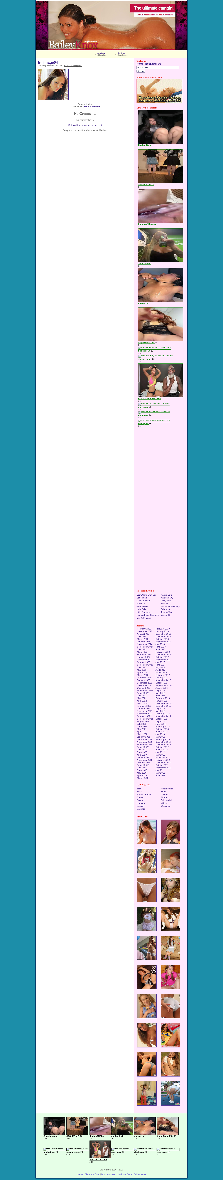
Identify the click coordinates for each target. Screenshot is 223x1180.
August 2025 (143, 634)
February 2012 (162, 760)
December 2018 (163, 634)
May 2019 (142, 773)
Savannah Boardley (170, 606)
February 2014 (162, 726)
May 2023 (142, 670)
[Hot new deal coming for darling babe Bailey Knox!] (111, 49)
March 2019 (143, 778)
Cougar (140, 797)
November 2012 (163, 744)
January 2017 (162, 677)
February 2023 (144, 677)
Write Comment (92, 106)
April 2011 (160, 775)
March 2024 (143, 652)
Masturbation (167, 788)
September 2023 (145, 665)
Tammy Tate (166, 612)
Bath (139, 788)
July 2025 (141, 636)
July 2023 (141, 667)
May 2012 (160, 755)
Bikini (139, 791)
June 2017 (160, 665)
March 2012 (161, 757)
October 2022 (143, 688)
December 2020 (144, 739)
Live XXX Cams (144, 618)
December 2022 (144, 683)
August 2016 (161, 688)
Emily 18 (141, 603)
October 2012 (162, 747)
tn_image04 (48, 62)
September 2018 (163, 641)
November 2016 (163, 680)
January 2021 (143, 737)
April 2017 (160, 670)
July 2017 (160, 662)
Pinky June (166, 600)
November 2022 (144, 685)
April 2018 (160, 649)
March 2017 (161, 672)
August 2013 (161, 731)
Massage (141, 809)
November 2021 (144, 713)
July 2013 (160, 734)
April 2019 (142, 775)
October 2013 (162, 729)
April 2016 (160, 695)
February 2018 (162, 652)
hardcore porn (124, 1174)
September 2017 (163, 659)
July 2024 (141, 649)
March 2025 (143, 639)
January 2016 (162, 701)
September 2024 (145, 647)
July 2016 (160, 690)
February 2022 (144, 706)
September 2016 (163, 685)
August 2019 (143, 765)
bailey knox (140, 1174)
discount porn (92, 1174)
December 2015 (163, 703)
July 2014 (160, 721)
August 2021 (143, 721)
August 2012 (161, 749)
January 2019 (162, 631)
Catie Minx (142, 598)
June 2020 (142, 752)
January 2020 (143, 757)
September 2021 (145, 719)
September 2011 (163, 767)
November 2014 (163, 716)
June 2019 (142, 770)
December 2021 (144, 711)
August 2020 (143, 747)
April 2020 (142, 755)
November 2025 (144, 631)
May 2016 (160, 693)
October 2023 (143, 662)
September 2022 (145, 690)
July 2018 (160, 644)
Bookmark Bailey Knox (73, 66)
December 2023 (144, 659)
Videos (164, 803)
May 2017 (160, 667)
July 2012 (160, 752)
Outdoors (165, 794)
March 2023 (143, 675)
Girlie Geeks (142, 606)
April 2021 (142, 731)
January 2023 (143, 680)
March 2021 (143, 734)
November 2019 (144, 760)
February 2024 (144, 654)
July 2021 (141, 724)
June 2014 (160, 724)
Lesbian (140, 806)
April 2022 (142, 701)
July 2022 (141, 695)
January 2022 (143, 708)
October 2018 (162, 639)
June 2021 (142, 726)
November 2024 (144, 644)
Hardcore (141, 803)
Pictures (165, 797)
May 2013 (160, 737)
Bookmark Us (153, 63)
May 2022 (142, 698)
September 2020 (145, 744)
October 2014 (162, 719)
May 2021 (142, 729)
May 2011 (160, 773)
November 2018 (163, 636)
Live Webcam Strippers (148, 615)
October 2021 (143, 716)
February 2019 (162, 629)
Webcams (165, 806)
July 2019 (141, 767)
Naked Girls (166, 595)
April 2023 (142, 672)
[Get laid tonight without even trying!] (159, 102)
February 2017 (162, 675)
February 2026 (144, 629)
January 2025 (143, 641)
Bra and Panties (144, 794)
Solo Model (166, 800)
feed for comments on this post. (85, 125)
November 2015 (163, 706)
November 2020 (144, 742)
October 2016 (162, 683)
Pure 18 (164, 603)
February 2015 (162, 713)
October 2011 (162, 765)
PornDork (101, 53)
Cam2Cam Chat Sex (146, 595)
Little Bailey (142, 609)
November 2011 (163, 762)
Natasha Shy (167, 598)
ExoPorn (121, 53)
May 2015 (160, 711)
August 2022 (143, 693)
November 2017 (163, 654)
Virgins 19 (165, 615)
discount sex (108, 1174)
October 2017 (162, 657)
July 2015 (160, 708)
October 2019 (143, 762)
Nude (163, 791)
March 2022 (143, 703)
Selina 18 (165, 609)
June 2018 (160, 647)
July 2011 (160, 770)
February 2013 (162, 739)
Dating (140, 800)
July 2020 (141, 749)
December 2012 (163, 742)
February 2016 (162, 698)
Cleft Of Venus (143, 600)
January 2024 (143, 657)
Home (140, 63)
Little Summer (143, 612)
